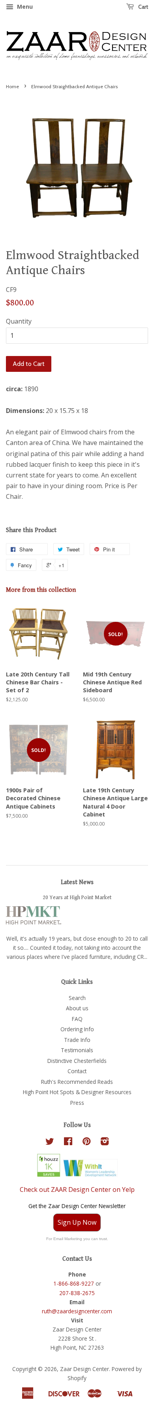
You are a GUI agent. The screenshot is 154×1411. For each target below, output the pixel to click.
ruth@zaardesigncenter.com (77, 1311)
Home (12, 86)
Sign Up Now (77, 1222)
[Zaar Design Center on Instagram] (104, 1142)
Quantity (19, 321)
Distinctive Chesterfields (77, 1060)
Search (77, 998)
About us (77, 1008)
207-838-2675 (77, 1293)
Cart (142, 6)
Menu (24, 6)
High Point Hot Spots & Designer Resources (77, 1092)
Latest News (77, 882)
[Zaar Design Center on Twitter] (49, 1142)
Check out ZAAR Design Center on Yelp (77, 1189)
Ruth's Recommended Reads (77, 1081)
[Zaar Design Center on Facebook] (68, 1142)
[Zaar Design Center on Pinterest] (86, 1142)
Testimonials (77, 1050)
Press (77, 1102)
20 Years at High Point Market (77, 897)
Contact (77, 1071)
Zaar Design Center (84, 1369)
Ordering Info (77, 1029)
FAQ (77, 1019)
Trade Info (77, 1040)
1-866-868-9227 (73, 1283)
